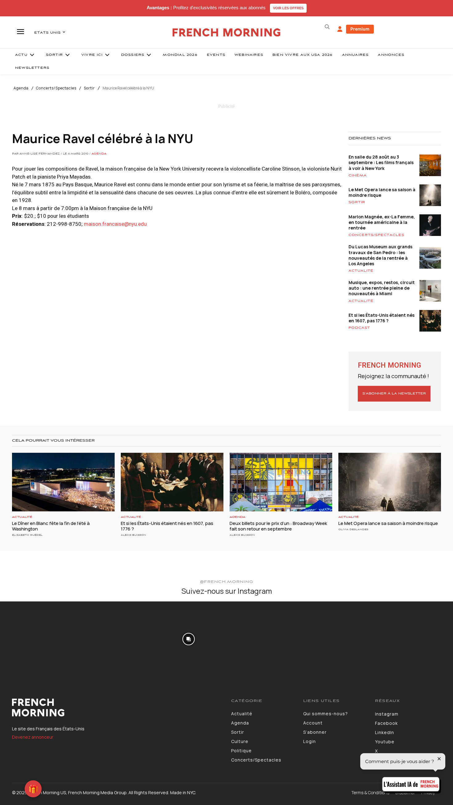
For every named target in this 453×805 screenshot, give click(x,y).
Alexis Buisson (133, 535)
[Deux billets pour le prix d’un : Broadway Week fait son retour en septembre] (281, 482)
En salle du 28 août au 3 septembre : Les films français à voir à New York (381, 162)
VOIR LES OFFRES (288, 8)
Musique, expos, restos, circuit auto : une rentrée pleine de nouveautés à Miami (382, 287)
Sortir (89, 88)
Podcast (359, 328)
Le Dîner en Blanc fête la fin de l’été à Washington (51, 526)
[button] (326, 26)
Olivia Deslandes (353, 529)
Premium (359, 28)
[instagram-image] (37, 638)
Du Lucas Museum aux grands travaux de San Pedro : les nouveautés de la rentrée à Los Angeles (380, 255)
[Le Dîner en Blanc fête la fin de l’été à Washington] (63, 482)
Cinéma (358, 175)
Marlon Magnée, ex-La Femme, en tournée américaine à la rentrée (382, 222)
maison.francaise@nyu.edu (115, 224)
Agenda (21, 88)
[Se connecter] (339, 29)
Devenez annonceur (32, 737)
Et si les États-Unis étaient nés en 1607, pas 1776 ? (381, 318)
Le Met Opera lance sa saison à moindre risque (382, 192)
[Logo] (117, 707)
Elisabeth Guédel (27, 535)
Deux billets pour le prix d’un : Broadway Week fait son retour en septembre (278, 526)
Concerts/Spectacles (56, 88)
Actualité (361, 271)
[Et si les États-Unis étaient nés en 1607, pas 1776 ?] (172, 482)
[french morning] (227, 32)
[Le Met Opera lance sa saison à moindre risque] (389, 482)
